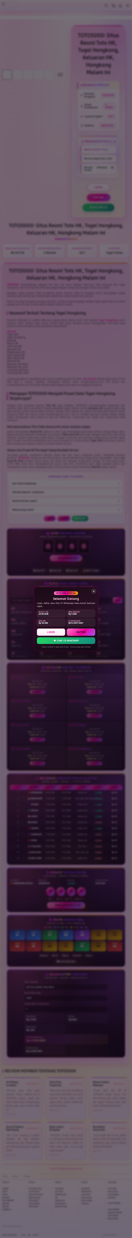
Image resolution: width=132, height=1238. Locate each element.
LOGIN (51, 631)
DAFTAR (81, 631)
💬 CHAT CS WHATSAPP (66, 640)
